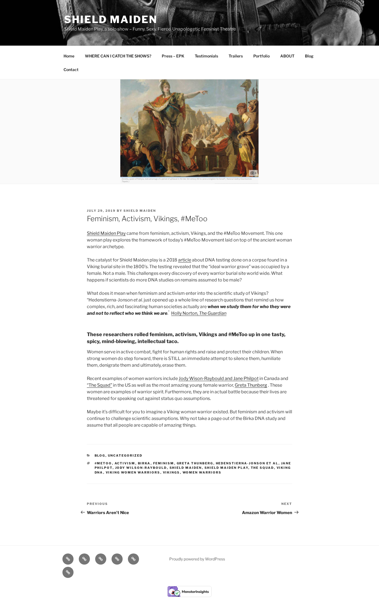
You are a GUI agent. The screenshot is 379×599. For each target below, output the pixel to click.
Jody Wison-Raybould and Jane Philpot (219, 378)
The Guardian (212, 313)
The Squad (262, 468)
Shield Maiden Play (106, 233)
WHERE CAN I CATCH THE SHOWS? (118, 56)
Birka (144, 463)
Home (69, 56)
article (184, 260)
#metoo (103, 463)
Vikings (171, 472)
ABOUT (287, 56)
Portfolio (261, 56)
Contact (71, 69)
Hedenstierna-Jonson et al (247, 463)
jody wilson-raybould (141, 468)
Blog (309, 56)
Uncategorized (125, 455)
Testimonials (206, 56)
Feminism (163, 463)
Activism (125, 463)
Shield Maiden (110, 19)
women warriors (202, 472)
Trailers (236, 56)
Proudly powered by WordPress (197, 559)
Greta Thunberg (251, 385)
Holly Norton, (185, 313)
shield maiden (186, 468)
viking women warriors (133, 472)
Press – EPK (173, 56)
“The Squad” (99, 385)
